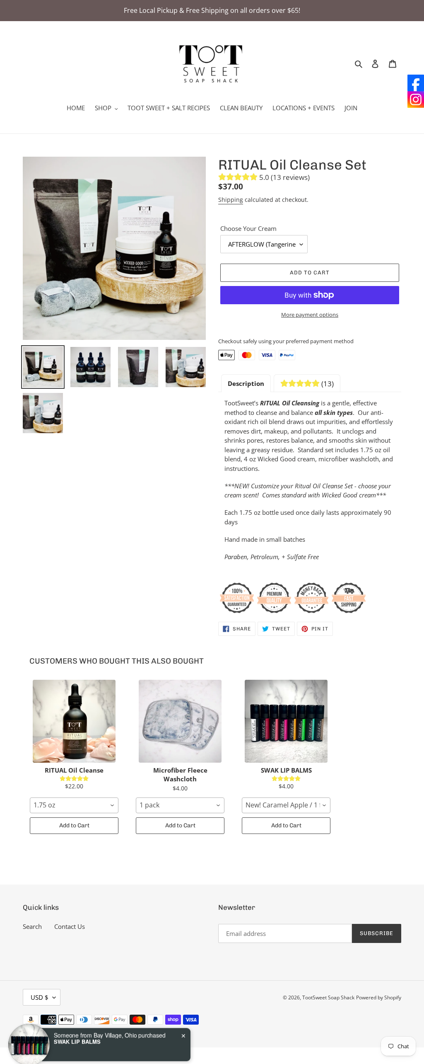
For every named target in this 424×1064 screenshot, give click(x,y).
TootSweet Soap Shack (328, 997)
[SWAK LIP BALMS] (286, 721)
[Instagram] (415, 99)
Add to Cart (74, 825)
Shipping (230, 200)
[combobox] (74, 805)
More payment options (309, 314)
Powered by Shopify (378, 997)
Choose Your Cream (248, 228)
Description (246, 383)
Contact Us (69, 926)
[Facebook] (415, 83)
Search (32, 926)
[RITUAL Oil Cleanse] (74, 721)
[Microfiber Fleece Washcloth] (180, 721)
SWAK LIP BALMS (77, 1014)
